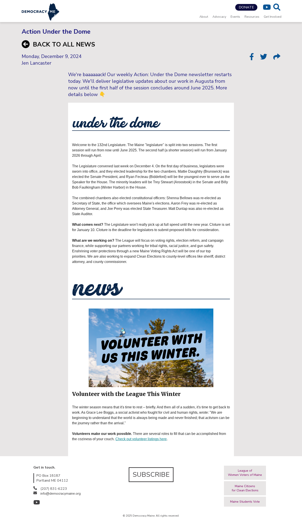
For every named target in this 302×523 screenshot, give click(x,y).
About (203, 17)
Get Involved (272, 17)
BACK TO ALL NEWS (64, 44)
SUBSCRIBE (151, 474)
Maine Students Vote (245, 502)
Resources (252, 17)
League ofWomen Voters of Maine (245, 473)
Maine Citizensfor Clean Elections (245, 488)
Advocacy (219, 17)
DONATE (246, 7)
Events (235, 17)
